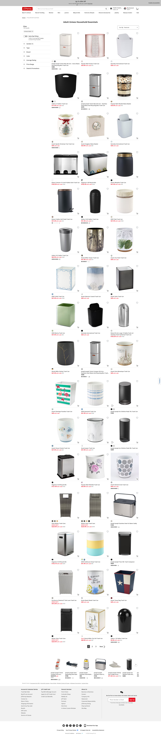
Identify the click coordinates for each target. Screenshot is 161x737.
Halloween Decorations (75, 683)
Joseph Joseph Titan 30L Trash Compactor (123, 562)
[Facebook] (70, 725)
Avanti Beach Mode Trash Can (89, 600)
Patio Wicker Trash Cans (58, 523)
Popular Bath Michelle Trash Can (90, 485)
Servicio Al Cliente (26, 715)
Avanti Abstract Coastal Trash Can (91, 296)
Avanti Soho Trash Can (117, 296)
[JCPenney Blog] (80, 725)
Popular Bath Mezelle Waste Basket (121, 104)
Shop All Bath (53, 683)
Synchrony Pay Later (26, 706)
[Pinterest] (74, 725)
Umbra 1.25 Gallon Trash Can (119, 638)
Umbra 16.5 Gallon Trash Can (60, 255)
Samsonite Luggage (45, 683)
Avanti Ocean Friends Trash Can (61, 448)
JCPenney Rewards (26, 696)
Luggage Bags (85, 683)
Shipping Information (27, 703)
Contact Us (24, 699)
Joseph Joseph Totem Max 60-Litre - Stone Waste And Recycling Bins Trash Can (66, 64)
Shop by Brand (86, 706)
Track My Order (25, 692)
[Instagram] (67, 725)
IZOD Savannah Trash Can (88, 411)
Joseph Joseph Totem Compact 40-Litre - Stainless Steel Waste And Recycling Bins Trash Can (94, 372)
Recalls (23, 708)
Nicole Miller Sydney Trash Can (60, 371)
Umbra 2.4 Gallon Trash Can (60, 104)
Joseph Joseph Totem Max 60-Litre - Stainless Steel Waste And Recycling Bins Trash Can (94, 104)
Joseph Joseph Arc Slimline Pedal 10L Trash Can (124, 411)
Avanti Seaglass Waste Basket (89, 144)
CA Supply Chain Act (85, 730)
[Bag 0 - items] (137, 8)
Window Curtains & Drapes (63, 683)
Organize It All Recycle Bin (88, 182)
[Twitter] (64, 725)
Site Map (84, 708)
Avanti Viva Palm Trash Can (118, 258)
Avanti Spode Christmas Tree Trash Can (63, 144)
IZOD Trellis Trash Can (58, 296)
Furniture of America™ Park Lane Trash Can (64, 600)
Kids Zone (64, 706)
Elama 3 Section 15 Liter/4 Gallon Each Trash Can (66, 182)
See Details (121, 704)
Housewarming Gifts (35, 683)
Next (101, 647)
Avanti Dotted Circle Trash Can (119, 485)
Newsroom (85, 699)
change (42, 38)
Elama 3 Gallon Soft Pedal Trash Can (62, 219)
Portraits (63, 701)
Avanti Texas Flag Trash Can (119, 600)
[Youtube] (77, 725)
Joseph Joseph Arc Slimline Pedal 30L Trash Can (124, 448)
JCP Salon (64, 699)
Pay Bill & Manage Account (48, 692)
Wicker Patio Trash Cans (88, 523)
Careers (84, 694)
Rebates (23, 713)
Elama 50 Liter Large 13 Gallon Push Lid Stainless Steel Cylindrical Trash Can (122, 334)
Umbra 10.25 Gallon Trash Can (89, 219)
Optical (63, 703)
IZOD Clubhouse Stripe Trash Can (90, 562)
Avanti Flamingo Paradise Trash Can (62, 411)
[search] (107, 8)
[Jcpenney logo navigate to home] (27, 8)
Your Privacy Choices (71, 730)
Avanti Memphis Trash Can (118, 182)
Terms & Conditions (69, 733)
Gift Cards (24, 710)
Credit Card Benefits (47, 696)
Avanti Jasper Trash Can (88, 448)
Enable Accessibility (154, 3)
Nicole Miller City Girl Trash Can (92, 638)
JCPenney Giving (86, 703)
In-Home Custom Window (68, 708)
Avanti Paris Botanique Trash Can (120, 371)
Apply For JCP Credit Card (48, 694)
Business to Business (87, 692)
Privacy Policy (60, 730)
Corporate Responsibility (88, 701)
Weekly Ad (64, 696)
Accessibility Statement (98, 730)
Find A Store (64, 692)
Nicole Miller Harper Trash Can (90, 258)
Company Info (85, 696)
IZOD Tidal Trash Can (117, 219)
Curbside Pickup (66, 694)
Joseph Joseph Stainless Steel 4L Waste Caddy (124, 523)
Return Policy (25, 701)
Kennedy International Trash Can (120, 63)
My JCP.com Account (26, 694)
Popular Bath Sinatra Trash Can (90, 63)
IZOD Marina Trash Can (58, 333)
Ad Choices (78, 733)
